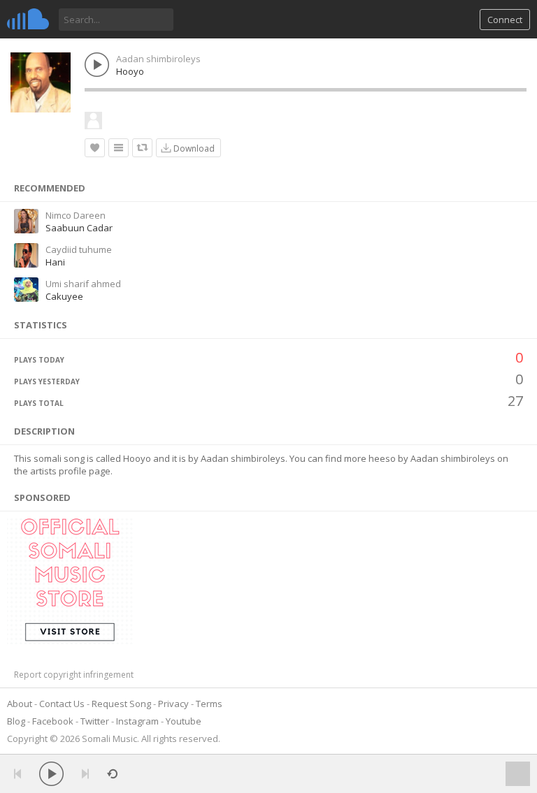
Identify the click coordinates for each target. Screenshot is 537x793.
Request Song (121, 703)
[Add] (118, 147)
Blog (16, 721)
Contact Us (62, 703)
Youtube (183, 721)
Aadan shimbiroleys (158, 58)
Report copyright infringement (74, 675)
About (19, 703)
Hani (55, 262)
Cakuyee (64, 296)
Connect (504, 19)
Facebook (52, 721)
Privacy (173, 703)
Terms (209, 703)
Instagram (137, 721)
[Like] (95, 147)
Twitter (94, 721)
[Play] (51, 774)
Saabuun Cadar (79, 227)
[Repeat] (112, 774)
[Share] (142, 147)
